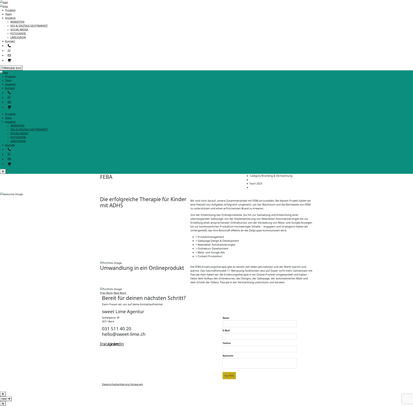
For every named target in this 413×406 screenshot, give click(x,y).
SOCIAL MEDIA (19, 29)
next (4, 399)
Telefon (227, 343)
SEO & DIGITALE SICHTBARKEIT (29, 25)
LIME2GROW (18, 37)
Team (8, 14)
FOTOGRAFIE (18, 33)
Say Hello (229, 375)
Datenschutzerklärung (116, 384)
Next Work (119, 293)
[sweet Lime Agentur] (4, 2)
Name (226, 318)
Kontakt (10, 41)
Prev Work (106, 293)
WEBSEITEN (17, 22)
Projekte (10, 10)
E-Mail (226, 330)
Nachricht (228, 355)
